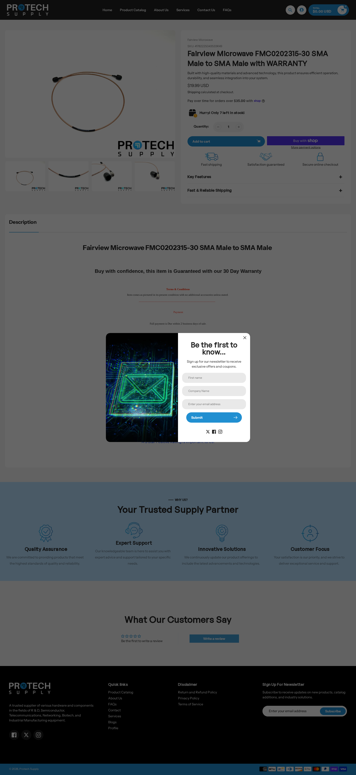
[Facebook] (214, 431)
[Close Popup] (244, 337)
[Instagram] (220, 431)
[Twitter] (208, 431)
